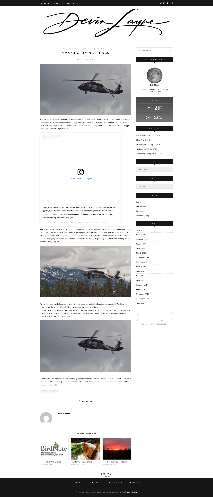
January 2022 (141, 235)
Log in (138, 202)
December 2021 (142, 239)
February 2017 (142, 285)
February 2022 (142, 230)
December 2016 (142, 294)
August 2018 (141, 271)
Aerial (78, 49)
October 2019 (141, 262)
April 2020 (140, 248)
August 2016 (141, 303)
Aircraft (87, 49)
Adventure (68, 49)
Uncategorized (100, 49)
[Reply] (171, 320)
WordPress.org (142, 216)
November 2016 (142, 298)
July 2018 (139, 276)
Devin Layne (68, 222)
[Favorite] (167, 320)
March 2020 (141, 253)
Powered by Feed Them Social (154, 324)
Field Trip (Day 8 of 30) (145, 140)
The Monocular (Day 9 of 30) (148, 135)
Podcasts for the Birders (50, 462)
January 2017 (141, 289)
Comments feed (142, 211)
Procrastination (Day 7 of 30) (148, 144)
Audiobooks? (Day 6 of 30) (147, 149)
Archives (58, 3)
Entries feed (141, 206)
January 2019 (141, 267)
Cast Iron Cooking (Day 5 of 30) (149, 154)
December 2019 (142, 257)
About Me (44, 3)
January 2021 (141, 244)
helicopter (54, 391)
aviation (44, 391)
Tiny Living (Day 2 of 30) (81, 462)
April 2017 (140, 280)
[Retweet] (162, 320)
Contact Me (73, 3)
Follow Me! (106, 476)
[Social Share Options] (137, 320)
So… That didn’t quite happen (115, 462)
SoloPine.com (132, 492)
